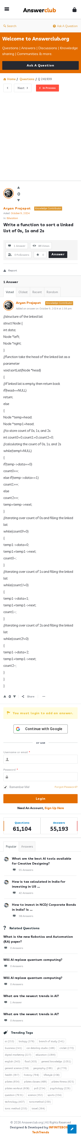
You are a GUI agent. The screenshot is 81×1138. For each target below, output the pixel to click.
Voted (10, 292)
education (46, 1054)
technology (15, 1101)
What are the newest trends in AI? (31, 996)
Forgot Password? (66, 787)
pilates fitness (63, 1081)
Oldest (23, 292)
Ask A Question (67, 26)
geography (43, 1068)
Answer (58, 254)
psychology (60, 1088)
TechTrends (40, 1132)
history (31, 1074)
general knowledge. (56, 1061)
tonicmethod (40, 1101)
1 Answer (16, 1002)
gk (62, 1068)
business (13, 1048)
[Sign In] (74, 9)
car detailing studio (41, 1048)
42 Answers (26, 893)
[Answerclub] (41, 9)
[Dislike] (18, 200)
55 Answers (26, 870)
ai (9, 1041)
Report (12, 270)
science (35, 1095)
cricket (67, 1048)
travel (38, 1108)
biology (26, 1041)
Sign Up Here (54, 808)
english (12, 1061)
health (12, 1074)
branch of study (51, 1041)
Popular (11, 846)
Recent (37, 292)
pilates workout (17, 1088)
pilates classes (35, 1081)
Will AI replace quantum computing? (32, 960)
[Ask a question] (72, 1129)
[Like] (18, 187)
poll (39, 1088)
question (14, 1095)
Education (12, 218)
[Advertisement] (40, 134)
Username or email (16, 752)
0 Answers (16, 948)
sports (54, 1095)
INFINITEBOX (58, 1127)
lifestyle (52, 1074)
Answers (27, 846)
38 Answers (26, 916)
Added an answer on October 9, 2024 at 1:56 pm (44, 308)
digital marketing (18, 1054)
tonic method (16, 1108)
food (31, 1061)
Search (11, 26)
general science (17, 1068)
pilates (12, 1081)
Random (52, 292)
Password (10, 769)
